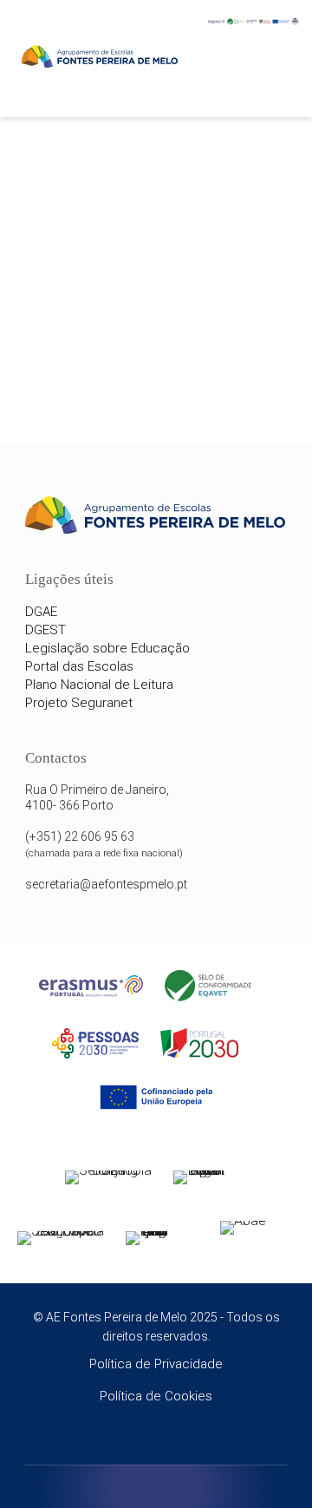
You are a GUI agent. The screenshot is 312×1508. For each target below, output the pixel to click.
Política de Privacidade (156, 1364)
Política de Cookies (156, 1396)
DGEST (45, 630)
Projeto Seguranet (79, 703)
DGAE (41, 612)
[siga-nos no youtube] (181, 1441)
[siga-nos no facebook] (132, 1441)
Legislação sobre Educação (107, 648)
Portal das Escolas (79, 666)
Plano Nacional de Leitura (99, 684)
